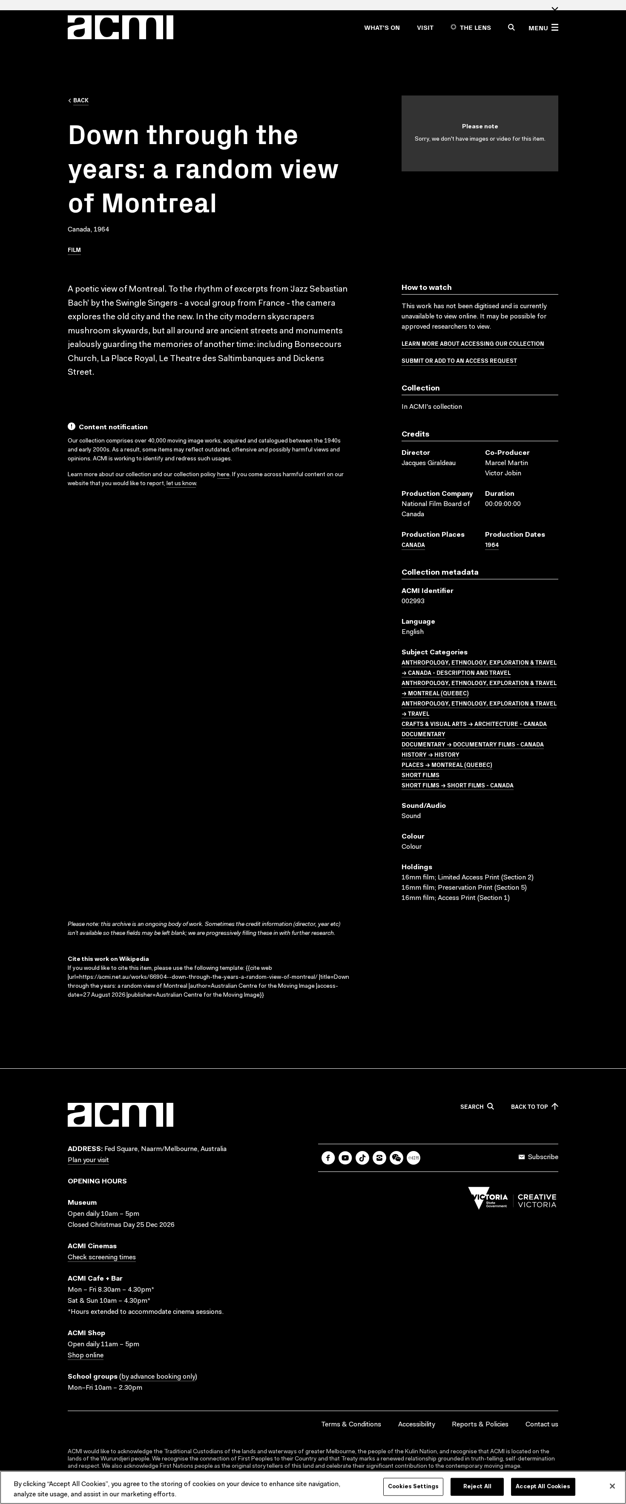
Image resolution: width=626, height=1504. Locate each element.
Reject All (477, 1487)
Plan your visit (88, 1160)
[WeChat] (396, 1158)
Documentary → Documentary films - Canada (473, 744)
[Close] (612, 1486)
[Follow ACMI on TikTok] (362, 1158)
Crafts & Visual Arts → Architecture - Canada (474, 723)
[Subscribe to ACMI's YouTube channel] (345, 1158)
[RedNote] (413, 1158)
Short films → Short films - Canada (458, 785)
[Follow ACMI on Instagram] (379, 1158)
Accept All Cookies (543, 1487)
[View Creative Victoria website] (512, 1200)
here (223, 475)
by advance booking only (158, 1377)
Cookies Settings (413, 1487)
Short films (420, 774)
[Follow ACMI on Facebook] (328, 1158)
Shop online (85, 1355)
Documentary (423, 733)
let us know (181, 484)
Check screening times (102, 1257)
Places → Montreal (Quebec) (447, 764)
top (529, 1107)
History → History (430, 754)
